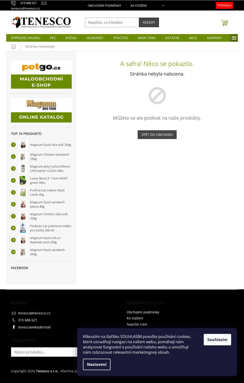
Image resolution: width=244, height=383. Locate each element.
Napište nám (137, 324)
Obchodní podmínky (104, 5)
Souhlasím (217, 339)
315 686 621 (27, 320)
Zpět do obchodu (157, 134)
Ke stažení (139, 5)
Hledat (149, 22)
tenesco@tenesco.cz (34, 313)
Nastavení (97, 364)
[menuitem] (25, 38)
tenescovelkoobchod (34, 327)
